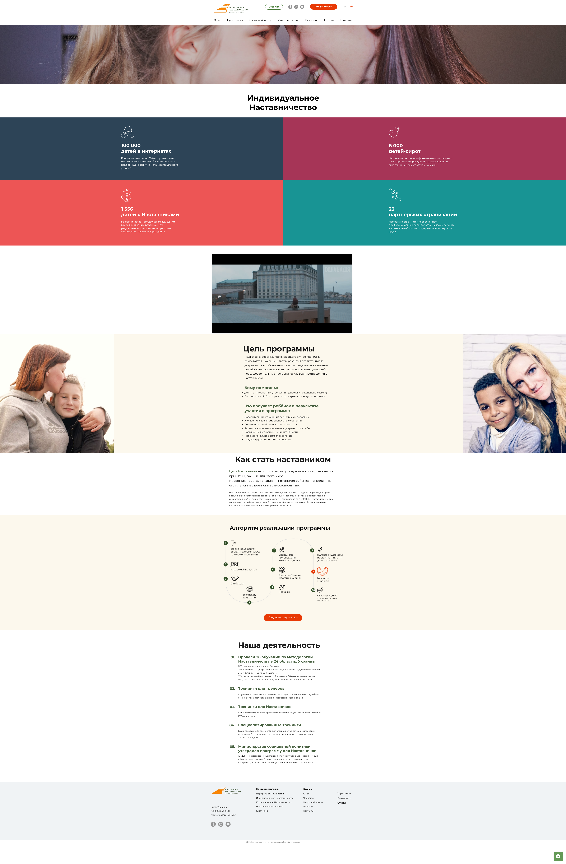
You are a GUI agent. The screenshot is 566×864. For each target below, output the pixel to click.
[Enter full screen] (348, 329)
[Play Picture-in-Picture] (343, 329)
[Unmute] (221, 329)
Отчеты (341, 802)
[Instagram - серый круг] (220, 824)
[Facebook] (290, 7)
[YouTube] (302, 7)
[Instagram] (296, 7)
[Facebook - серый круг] (213, 824)
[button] (217, 18)
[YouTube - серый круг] (228, 824)
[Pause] (216, 329)
